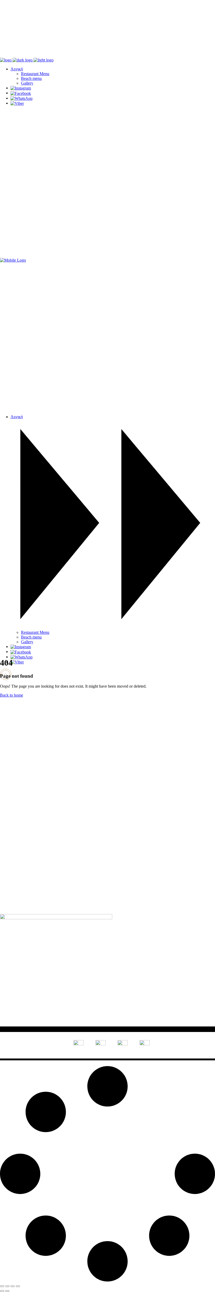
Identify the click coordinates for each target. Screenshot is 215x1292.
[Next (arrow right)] (7, 1291)
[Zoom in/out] (2, 1286)
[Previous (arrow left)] (2, 1291)
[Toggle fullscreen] (7, 1286)
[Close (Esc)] (18, 1286)
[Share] (12, 1286)
